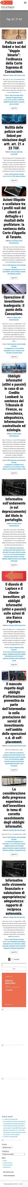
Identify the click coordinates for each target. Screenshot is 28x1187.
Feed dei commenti (7, 1165)
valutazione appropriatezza (17, 948)
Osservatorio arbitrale (14, 552)
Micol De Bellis (22, 745)
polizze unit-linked (20, 176)
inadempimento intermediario (17, 941)
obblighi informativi (9, 102)
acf (6, 554)
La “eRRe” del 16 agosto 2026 (10, 1136)
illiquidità (12, 273)
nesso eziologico (16, 350)
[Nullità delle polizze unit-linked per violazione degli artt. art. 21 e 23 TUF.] (14, 119)
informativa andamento (19, 554)
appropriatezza (16, 269)
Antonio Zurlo (21, 75)
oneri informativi (11, 469)
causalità (21, 348)
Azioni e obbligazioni (14, 647)
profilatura (18, 273)
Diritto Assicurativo (15, 95)
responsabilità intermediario (12, 763)
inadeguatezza (7, 350)
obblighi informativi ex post (14, 558)
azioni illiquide (6, 271)
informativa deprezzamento (11, 556)
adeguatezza (8, 269)
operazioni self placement (17, 761)
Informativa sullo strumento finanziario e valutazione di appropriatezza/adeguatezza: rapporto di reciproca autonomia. (14, 897)
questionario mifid (13, 658)
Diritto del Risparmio (7, 7)
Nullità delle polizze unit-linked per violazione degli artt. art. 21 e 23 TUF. (14, 137)
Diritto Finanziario (13, 174)
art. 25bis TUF (20, 99)
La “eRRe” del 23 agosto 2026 (10, 1119)
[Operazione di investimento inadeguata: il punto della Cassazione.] (14, 289)
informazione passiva (19, 843)
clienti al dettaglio (15, 271)
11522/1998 (10, 841)
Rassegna (14, 97)
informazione (15, 759)
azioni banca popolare (16, 652)
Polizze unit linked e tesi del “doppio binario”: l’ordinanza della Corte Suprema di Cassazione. (14, 57)
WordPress (16, 1184)
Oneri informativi (21, 265)
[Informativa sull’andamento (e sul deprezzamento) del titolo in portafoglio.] (14, 487)
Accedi (5, 1160)
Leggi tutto (14, 108)
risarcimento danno (17, 352)
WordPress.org (6, 1167)
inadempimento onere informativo (11, 943)
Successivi (16, 959)
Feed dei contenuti (7, 1163)
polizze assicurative (19, 102)
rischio (24, 469)
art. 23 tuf (13, 99)
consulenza (18, 466)
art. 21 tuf (8, 99)
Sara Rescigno (21, 830)
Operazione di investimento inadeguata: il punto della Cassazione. (14, 305)
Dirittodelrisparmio (14, 243)
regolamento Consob (20, 850)
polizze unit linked (14, 104)
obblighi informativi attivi (14, 654)
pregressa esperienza (8, 848)
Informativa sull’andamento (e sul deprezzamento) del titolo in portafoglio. (14, 509)
